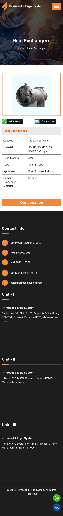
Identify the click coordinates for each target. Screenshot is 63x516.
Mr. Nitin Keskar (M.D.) (24, 272)
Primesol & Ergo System (31, 489)
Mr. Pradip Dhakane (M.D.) (26, 242)
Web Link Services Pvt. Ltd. (31, 509)
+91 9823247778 (21, 262)
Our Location (31, 202)
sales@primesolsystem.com (26, 282)
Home (20, 48)
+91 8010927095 (20, 252)
